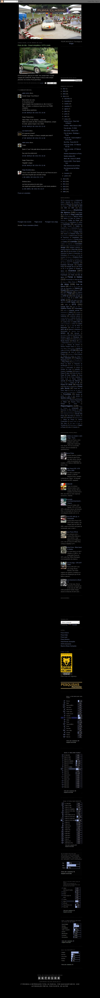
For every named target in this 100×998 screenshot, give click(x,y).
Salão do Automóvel (68, 412)
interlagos (78, 312)
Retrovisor (63, 410)
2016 (64, 91)
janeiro (66, 176)
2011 (64, 184)
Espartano (76, 263)
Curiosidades (78, 243)
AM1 (69, 206)
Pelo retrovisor (66, 358)
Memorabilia (64, 331)
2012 (64, 181)
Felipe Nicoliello (26, 170)
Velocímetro (73, 425)
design (63, 247)
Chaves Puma (64, 235)
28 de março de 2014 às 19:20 (33, 156)
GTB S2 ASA (76, 296)
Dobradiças (64, 255)
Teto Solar (64, 423)
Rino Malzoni (72, 410)
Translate (74, 625)
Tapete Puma (73, 421)
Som (62, 417)
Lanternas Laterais (75, 316)
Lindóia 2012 (66, 321)
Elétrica (69, 257)
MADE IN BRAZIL (75, 327)
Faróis (72, 275)
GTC (77, 298)
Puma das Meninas (74, 381)
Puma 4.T (77, 371)
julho (65, 111)
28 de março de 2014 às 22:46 (33, 165)
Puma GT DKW (66, 384)
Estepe (80, 266)
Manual (71, 329)
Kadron (78, 314)
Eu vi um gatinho (68, 268)
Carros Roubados (72, 229)
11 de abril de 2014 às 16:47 (33, 189)
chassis (66, 233)
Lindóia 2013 (76, 322)
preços (78, 367)
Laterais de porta (75, 318)
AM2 (75, 206)
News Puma (65, 342)
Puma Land (64, 637)
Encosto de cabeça (68, 259)
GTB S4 (70, 298)
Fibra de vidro (78, 279)
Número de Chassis (73, 344)
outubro (66, 103)
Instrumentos (64, 312)
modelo (63, 339)
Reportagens (67, 406)
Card (68, 228)
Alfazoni (64, 206)
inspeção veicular (74, 310)
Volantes (75, 427)
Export (78, 272)
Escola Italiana (66, 262)
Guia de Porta (76, 306)
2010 (64, 186)
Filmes (64, 282)
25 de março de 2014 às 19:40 (33, 112)
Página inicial (38, 222)
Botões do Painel (73, 220)
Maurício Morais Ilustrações (68, 646)
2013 (64, 179)
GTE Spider (71, 302)
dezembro (67, 98)
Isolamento (63, 314)
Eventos (72, 270)
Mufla (79, 339)
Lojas (68, 325)
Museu (74, 341)
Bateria (66, 218)
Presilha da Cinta (66, 369)
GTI (81, 302)
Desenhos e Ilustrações (75, 245)
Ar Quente (65, 214)
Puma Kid (66, 386)
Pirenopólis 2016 (78, 360)
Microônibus (63, 335)
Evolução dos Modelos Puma (68, 272)
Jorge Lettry (71, 314)
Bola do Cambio (75, 218)
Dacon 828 (65, 245)
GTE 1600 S (74, 300)
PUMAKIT (79, 392)
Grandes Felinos (73, 290)
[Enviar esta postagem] (45, 83)
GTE (63, 300)
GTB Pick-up (78, 294)
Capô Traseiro (67, 226)
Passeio (65, 356)
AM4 (65, 208)
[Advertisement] (32, 207)
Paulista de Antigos (75, 356)
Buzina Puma (64, 222)
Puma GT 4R (75, 383)
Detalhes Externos (75, 247)
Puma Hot (79, 384)
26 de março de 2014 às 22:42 (33, 126)
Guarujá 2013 (65, 306)
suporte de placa (78, 417)
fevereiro (67, 173)
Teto (79, 421)
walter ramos (25, 93)
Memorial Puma (76, 331)
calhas (80, 222)
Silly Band (70, 415)
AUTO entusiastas (66, 644)
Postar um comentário (24, 193)
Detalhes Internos (65, 249)
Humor (65, 310)
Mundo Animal (65, 341)
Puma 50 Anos (76, 373)
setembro (67, 106)
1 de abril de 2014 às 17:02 (32, 177)
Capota (77, 226)
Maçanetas (64, 327)
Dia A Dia (74, 249)
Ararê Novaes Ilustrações (68, 641)
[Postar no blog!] (50, 83)
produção (77, 369)
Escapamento (78, 261)
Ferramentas (69, 279)
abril (65, 116)
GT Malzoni (68, 292)
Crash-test (70, 243)
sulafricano (69, 417)
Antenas (69, 210)
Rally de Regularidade (76, 400)
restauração (75, 408)
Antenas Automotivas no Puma (72, 153)
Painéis (63, 354)
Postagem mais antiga (51, 222)
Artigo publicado (76, 214)
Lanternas (63, 316)
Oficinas (78, 346)
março (66, 119)
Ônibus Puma (71, 348)
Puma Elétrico (64, 382)
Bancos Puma (78, 216)
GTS (74, 304)
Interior (71, 312)
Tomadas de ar (65, 425)
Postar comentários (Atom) (30, 225)
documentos (72, 255)
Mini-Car (70, 335)
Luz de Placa (76, 325)
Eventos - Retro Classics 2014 (72, 125)
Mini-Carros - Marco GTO (71, 130)
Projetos (63, 371)
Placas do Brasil (66, 363)
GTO (66, 304)
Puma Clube (64, 635)
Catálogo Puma (77, 232)
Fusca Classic (65, 632)
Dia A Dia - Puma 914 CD (71, 142)
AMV (72, 208)
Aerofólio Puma (78, 204)
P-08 (72, 352)
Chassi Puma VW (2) (72, 532)
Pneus (71, 365)
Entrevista (69, 261)
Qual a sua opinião (74, 396)
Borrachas (63, 220)
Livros (73, 323)
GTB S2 (65, 296)
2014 (64, 96)
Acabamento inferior (69, 200)
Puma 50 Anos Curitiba (68, 375)
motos (74, 339)
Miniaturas (76, 337)
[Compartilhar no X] (52, 83)
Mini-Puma (77, 335)
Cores (65, 242)
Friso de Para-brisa (66, 288)
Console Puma (78, 239)
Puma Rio (77, 388)
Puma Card (64, 379)
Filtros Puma (71, 282)
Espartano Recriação (67, 264)
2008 (64, 191)
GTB (69, 294)
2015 (64, 94)
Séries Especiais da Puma (67, 413)
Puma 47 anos (65, 373)
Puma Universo (65, 639)
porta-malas (70, 367)
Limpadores (79, 319)
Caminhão (66, 224)
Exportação (64, 275)
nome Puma (74, 342)
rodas (80, 410)
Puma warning (64, 392)
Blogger (71, 43)
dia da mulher (72, 251)
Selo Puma (77, 412)
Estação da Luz (71, 266)
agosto (66, 109)
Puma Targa (64, 390)
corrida (73, 241)
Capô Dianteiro (78, 224)
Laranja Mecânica (65, 318)
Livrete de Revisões (65, 323)
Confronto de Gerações (66, 239)
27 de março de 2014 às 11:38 (33, 138)
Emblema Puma (77, 257)
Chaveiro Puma (74, 233)
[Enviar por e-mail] (48, 83)
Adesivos (69, 204)
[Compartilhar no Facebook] (54, 83)
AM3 (81, 206)
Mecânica (77, 329)
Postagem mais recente (24, 222)
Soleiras (78, 415)
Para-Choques (78, 354)
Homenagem (78, 308)
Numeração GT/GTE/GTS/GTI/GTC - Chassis (73, 501)
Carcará (63, 228)
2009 (64, 189)
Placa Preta (65, 362)
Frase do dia (72, 286)
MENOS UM (65, 333)
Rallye (65, 402)
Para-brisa (70, 354)
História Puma (66, 308)
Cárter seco (68, 231)
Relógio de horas (69, 403)
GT (81, 290)
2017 (64, 89)
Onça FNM (63, 348)
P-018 (73, 350)
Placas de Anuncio (76, 361)
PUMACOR (69, 484)
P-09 (78, 352)
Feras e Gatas (75, 277)
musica (80, 340)
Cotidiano (63, 243)
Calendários (73, 222)
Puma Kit (73, 386)
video (69, 427)
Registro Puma (75, 401)
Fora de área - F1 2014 (70, 128)
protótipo (69, 371)
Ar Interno (79, 212)
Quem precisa (65, 400)
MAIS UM (63, 329)
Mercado (77, 333)
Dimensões (77, 253)
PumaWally (67, 394)
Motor (68, 339)
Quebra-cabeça (66, 398)
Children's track (73, 235)
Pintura (70, 360)
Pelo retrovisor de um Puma (72, 165)
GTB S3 (63, 298)
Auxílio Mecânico (68, 216)
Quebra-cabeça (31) (69, 156)
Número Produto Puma (67, 346)
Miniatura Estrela (65, 337)
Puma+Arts (72, 392)
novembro (67, 101)
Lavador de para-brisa (67, 319)
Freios (79, 286)
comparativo (75, 237)
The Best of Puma (75, 423)
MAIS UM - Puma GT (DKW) (72, 158)
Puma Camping (75, 377)
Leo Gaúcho (25, 131)
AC (61, 200)
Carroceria (74, 228)
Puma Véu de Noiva (75, 390)
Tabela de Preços (68, 419)
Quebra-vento (79, 398)
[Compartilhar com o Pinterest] (56, 83)
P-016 (67, 350)
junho (66, 114)
